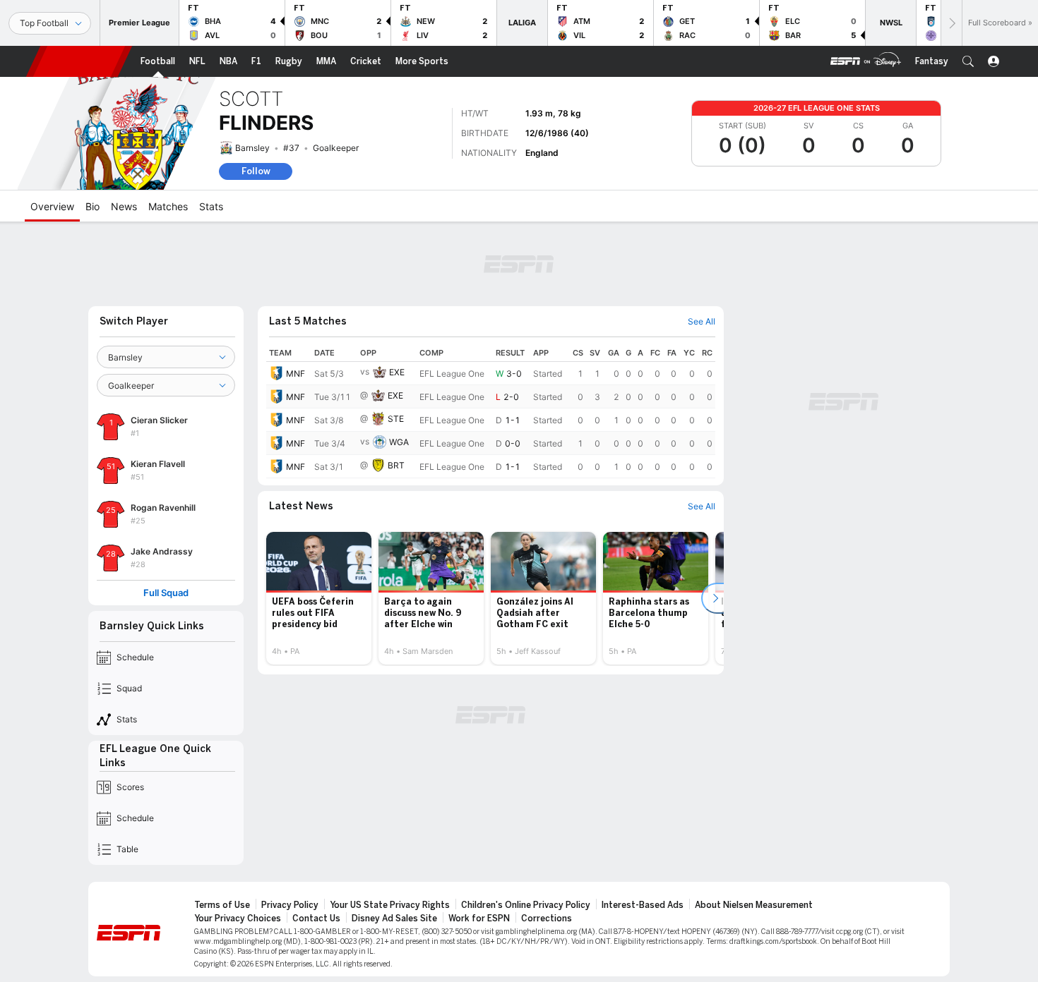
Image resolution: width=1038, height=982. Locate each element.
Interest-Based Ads (643, 905)
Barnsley (252, 148)
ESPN (79, 61)
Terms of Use (222, 905)
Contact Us (316, 918)
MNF (295, 373)
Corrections (546, 918)
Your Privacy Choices (237, 918)
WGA (399, 442)
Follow (255, 171)
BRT (396, 465)
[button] (968, 61)
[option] (318, 598)
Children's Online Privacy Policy (525, 905)
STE (396, 418)
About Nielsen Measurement (754, 905)
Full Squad (166, 593)
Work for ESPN (479, 918)
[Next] (951, 23)
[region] (490, 411)
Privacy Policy (289, 905)
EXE (397, 372)
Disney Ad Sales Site (394, 918)
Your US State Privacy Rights (390, 905)
